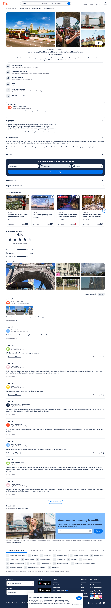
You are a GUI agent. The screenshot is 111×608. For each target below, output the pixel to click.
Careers (83, 585)
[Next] (104, 211)
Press (82, 590)
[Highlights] (103, 121)
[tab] (16, 550)
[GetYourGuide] (5, 3)
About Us (83, 582)
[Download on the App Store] (44, 590)
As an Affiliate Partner (96, 587)
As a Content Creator (96, 585)
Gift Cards (84, 593)
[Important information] (103, 186)
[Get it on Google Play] (44, 583)
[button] (55, 54)
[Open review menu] (103, 303)
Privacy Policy (56, 587)
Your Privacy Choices (59, 590)
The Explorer (84, 596)
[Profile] (105, 2)
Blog (82, 587)
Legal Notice (56, 585)
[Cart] (91, 2)
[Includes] (103, 154)
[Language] (98, 2)
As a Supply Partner (95, 582)
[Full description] (103, 138)
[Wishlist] (84, 2)
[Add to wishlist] (27, 196)
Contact (55, 582)
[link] (17, 211)
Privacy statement (16, 542)
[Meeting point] (103, 180)
